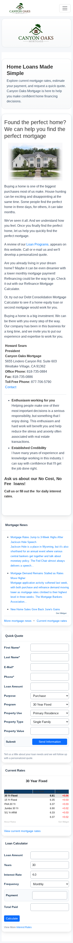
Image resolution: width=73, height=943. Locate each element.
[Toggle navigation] (65, 8)
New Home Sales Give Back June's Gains (35, 609)
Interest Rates (24, 927)
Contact (10, 387)
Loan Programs (37, 244)
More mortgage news (18, 620)
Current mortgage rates (52, 620)
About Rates (10, 822)
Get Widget (63, 822)
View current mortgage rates (22, 831)
